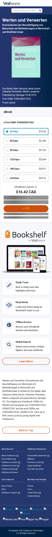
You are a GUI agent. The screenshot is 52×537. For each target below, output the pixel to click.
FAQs (3, 489)
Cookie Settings (33, 496)
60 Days (28, 140)
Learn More (26, 361)
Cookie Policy (33, 493)
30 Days (28, 131)
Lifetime (28, 178)
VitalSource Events (9, 466)
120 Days (28, 159)
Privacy (30, 486)
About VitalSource (8, 456)
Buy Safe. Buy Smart (35, 469)
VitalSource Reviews (9, 472)
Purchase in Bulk (34, 462)
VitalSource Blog (8, 469)
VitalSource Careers (9, 462)
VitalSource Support (9, 493)
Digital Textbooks (34, 466)
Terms (29, 489)
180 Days (28, 168)
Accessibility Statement (37, 456)
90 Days (28, 150)
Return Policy (6, 486)
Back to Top (26, 430)
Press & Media (7, 459)
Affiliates (30, 459)
